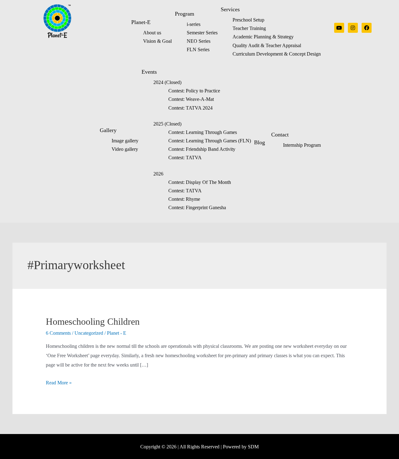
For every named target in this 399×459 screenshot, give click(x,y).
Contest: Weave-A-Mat (191, 99)
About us (152, 32)
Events (149, 72)
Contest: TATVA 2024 (190, 108)
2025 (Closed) (167, 123)
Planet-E (141, 22)
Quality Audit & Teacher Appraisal (267, 45)
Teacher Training (249, 28)
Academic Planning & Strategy (263, 36)
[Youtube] (339, 28)
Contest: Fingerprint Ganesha (197, 207)
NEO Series (198, 41)
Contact (280, 134)
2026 (158, 173)
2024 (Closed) (167, 82)
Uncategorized (89, 333)
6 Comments (58, 333)
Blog (259, 142)
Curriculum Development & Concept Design (277, 54)
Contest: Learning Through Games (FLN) (209, 140)
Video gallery (125, 149)
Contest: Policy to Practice (194, 90)
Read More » (59, 382)
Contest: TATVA (185, 157)
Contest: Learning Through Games (202, 132)
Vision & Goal (157, 41)
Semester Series (202, 32)
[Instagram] (353, 28)
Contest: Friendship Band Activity (201, 149)
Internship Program (302, 145)
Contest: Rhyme (184, 199)
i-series (193, 24)
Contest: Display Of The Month (199, 182)
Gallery (108, 130)
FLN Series (198, 49)
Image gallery (125, 140)
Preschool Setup (248, 19)
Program (184, 14)
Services (230, 9)
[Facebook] (367, 28)
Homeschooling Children (93, 321)
